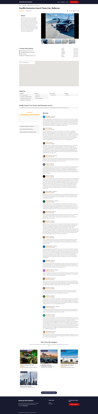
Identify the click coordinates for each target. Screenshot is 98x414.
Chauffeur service (44, 350)
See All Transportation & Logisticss (49, 392)
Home (20, 5)
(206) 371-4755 (23, 54)
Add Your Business (74, 404)
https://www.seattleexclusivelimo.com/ (28, 55)
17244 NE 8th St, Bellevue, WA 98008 (27, 52)
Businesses (24, 5)
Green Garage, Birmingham (67, 365)
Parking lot (63, 350)
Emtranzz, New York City (25, 386)
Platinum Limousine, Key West (27, 365)
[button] (77, 26)
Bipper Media (25, 405)
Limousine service (28, 10)
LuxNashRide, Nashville (45, 365)
